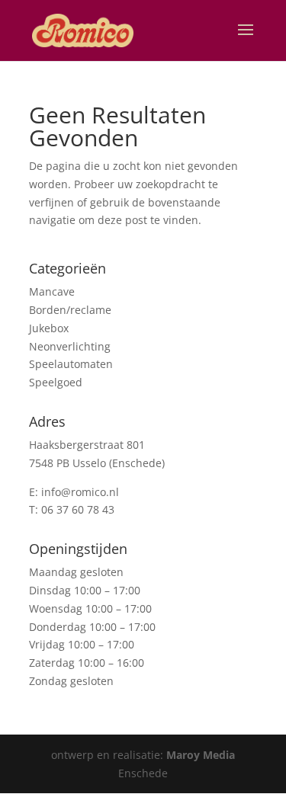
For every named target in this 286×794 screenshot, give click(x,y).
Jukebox (49, 328)
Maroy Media (200, 755)
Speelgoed (55, 382)
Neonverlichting (70, 346)
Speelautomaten (71, 364)
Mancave (52, 291)
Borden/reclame (70, 310)
